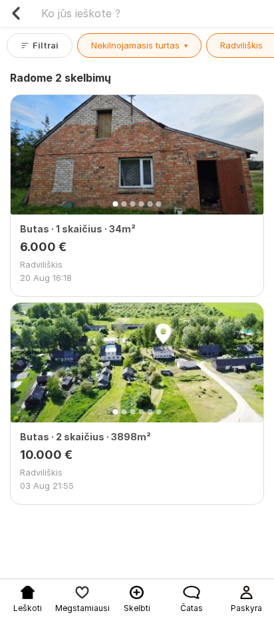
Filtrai (46, 45)
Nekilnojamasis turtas (139, 45)
